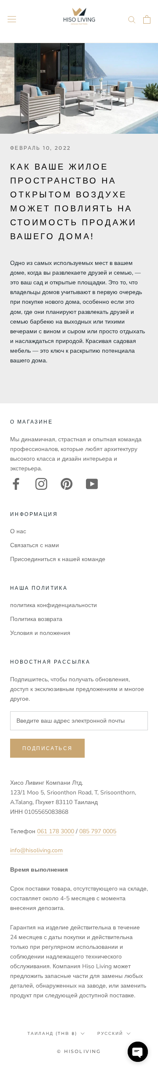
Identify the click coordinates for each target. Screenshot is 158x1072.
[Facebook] (16, 484)
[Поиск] (132, 19)
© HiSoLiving (79, 1051)
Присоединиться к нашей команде (57, 559)
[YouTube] (92, 484)
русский (110, 1033)
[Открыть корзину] (146, 19)
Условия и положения (40, 633)
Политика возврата (36, 619)
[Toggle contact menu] (138, 1052)
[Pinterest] (66, 484)
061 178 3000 (55, 831)
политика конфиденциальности (53, 605)
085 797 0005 (97, 831)
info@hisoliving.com (36, 850)
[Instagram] (41, 484)
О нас (18, 531)
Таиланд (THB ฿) (52, 1033)
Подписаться (47, 748)
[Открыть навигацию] (12, 19)
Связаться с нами (34, 545)
